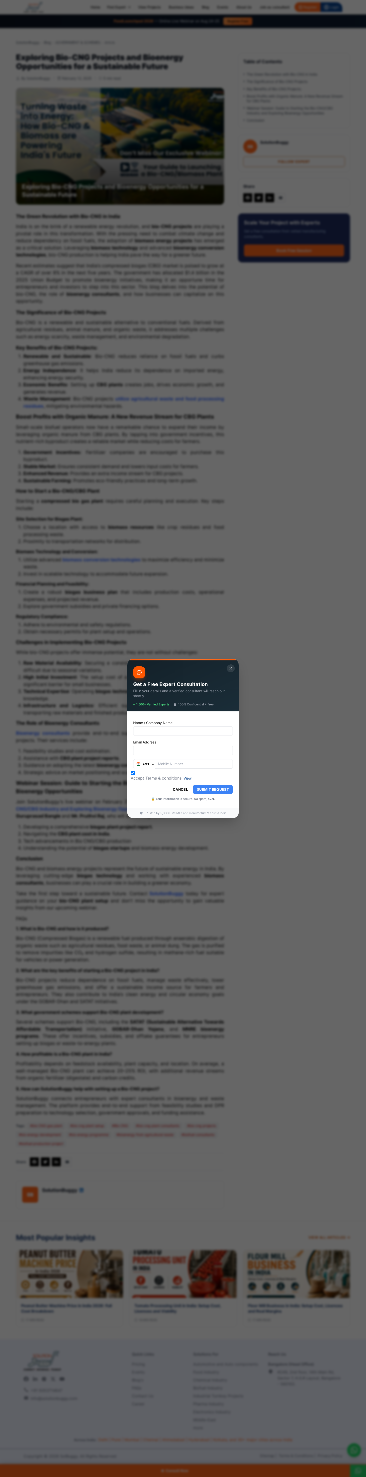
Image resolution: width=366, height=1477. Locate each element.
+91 (145, 764)
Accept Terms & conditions (156, 778)
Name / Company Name (153, 723)
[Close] (231, 668)
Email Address (144, 742)
